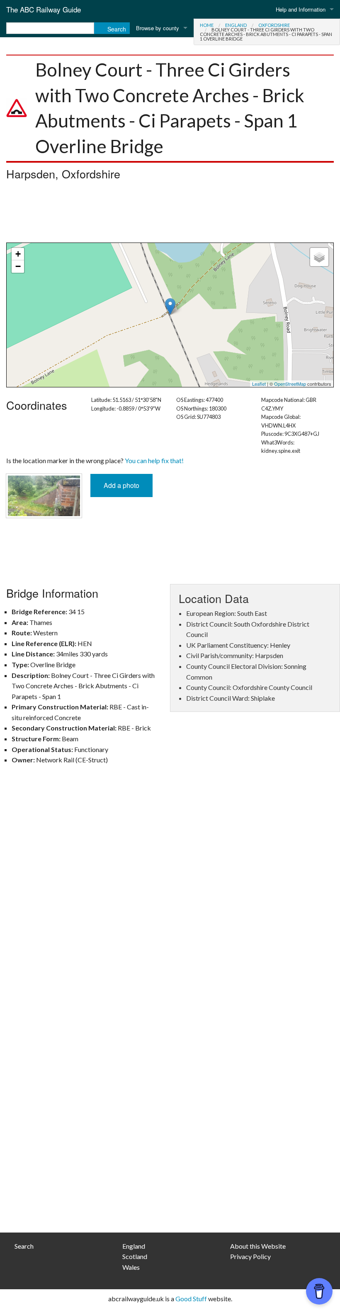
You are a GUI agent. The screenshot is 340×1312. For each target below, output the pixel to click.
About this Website (258, 1246)
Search (24, 1246)
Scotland (134, 1256)
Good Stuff (191, 1298)
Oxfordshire (274, 25)
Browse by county (157, 28)
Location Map (169, 315)
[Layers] (319, 257)
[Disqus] (170, 892)
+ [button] (18, 254)
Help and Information (300, 9)
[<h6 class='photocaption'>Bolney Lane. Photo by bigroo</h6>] (44, 495)
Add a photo (121, 485)
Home (207, 25)
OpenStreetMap (290, 383)
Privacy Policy (250, 1256)
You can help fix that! (154, 460)
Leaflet (259, 383)
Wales (131, 1267)
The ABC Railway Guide (43, 9)
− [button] (18, 266)
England (236, 25)
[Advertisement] (170, 213)
